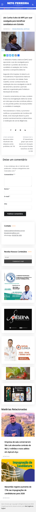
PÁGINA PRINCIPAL (17, 29)
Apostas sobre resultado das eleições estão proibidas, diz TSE (9, 142)
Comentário (9, 175)
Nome (7, 189)
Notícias (26, 29)
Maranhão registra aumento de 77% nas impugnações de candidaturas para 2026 (18, 490)
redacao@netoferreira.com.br (14, 231)
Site (5, 204)
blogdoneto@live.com (11, 233)
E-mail (7, 196)
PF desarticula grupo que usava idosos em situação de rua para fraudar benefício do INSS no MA (26, 145)
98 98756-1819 (17, 235)
